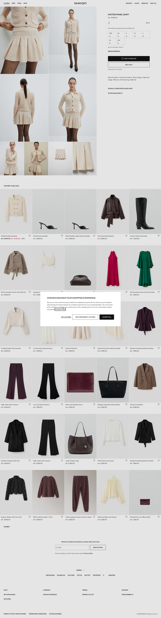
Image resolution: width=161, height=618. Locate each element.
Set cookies (66, 317)
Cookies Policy (60, 309)
